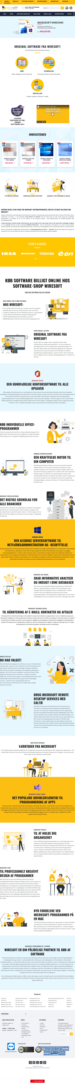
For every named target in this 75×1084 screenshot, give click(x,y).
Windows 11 (69, 1002)
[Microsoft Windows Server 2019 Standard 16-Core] (65, 149)
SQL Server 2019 (19, 1002)
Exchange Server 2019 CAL (36, 1002)
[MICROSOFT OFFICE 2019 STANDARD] (28, 149)
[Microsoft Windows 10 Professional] (47, 149)
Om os (41, 1028)
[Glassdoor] (37, 1062)
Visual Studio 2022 (52, 1000)
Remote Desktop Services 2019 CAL (56, 998)
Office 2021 (3, 998)
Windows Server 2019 (6, 1004)
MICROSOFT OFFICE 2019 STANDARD (28, 159)
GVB (23, 1037)
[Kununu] (41, 1062)
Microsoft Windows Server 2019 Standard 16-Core (65, 159)
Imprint (41, 1031)
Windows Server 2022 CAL (7, 1006)
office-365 (42, 1025)
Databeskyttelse (43, 1030)
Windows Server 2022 (6, 1002)
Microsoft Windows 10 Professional (47, 159)
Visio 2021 (69, 998)
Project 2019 (51, 1006)
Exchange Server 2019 (35, 998)
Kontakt (23, 1028)
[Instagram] (44, 1062)
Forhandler (24, 1025)
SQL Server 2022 (19, 1000)
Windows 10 (69, 1004)
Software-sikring (25, 1026)
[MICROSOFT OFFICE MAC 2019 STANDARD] (10, 149)
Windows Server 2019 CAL (21, 998)
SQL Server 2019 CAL (20, 1006)
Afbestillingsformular (26, 1035)
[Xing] (33, 1062)
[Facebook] (30, 1062)
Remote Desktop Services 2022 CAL (38, 1006)
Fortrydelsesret (25, 1033)
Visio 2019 (69, 1000)
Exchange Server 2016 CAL (36, 1004)
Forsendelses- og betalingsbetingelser (26, 1031)
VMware (68, 1006)
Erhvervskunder (25, 1023)
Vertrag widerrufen (38, 1081)
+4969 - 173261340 (8, 1028)
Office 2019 (3, 1000)
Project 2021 (51, 1004)
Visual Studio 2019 (52, 1002)
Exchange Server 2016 (35, 1000)
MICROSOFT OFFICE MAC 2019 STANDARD (10, 159)
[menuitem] (53, 1)
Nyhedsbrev (42, 1026)
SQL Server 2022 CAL (20, 1004)
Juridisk (42, 1023)
